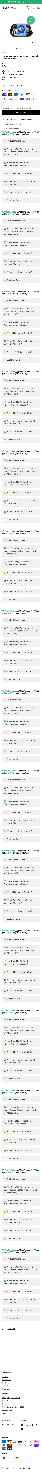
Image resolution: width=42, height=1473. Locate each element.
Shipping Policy (7, 1410)
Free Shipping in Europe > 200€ (13, 1407)
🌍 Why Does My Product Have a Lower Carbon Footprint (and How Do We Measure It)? (20, 152)
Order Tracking (7, 1380)
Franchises (6, 1389)
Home (4, 52)
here (17, 131)
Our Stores (6, 1383)
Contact (5, 1377)
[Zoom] (33, 42)
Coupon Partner (7, 1413)
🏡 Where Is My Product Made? (18, 192)
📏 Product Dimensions (14, 141)
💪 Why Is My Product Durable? (18, 173)
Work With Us (6, 1386)
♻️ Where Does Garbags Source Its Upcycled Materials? (19, 182)
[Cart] (33, 7)
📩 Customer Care (12, 200)
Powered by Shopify (24, 1468)
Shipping (13, 108)
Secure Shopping (8, 1401)
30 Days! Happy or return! (11, 1398)
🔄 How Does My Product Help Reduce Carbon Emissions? (17, 164)
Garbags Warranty (8, 1404)
